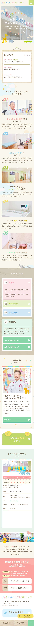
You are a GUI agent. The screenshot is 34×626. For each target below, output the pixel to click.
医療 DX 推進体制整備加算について (13, 77)
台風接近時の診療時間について (12, 69)
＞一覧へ (27, 55)
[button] (17, 282)
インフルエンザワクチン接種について (13, 62)
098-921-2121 (14, 501)
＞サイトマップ (6, 603)
